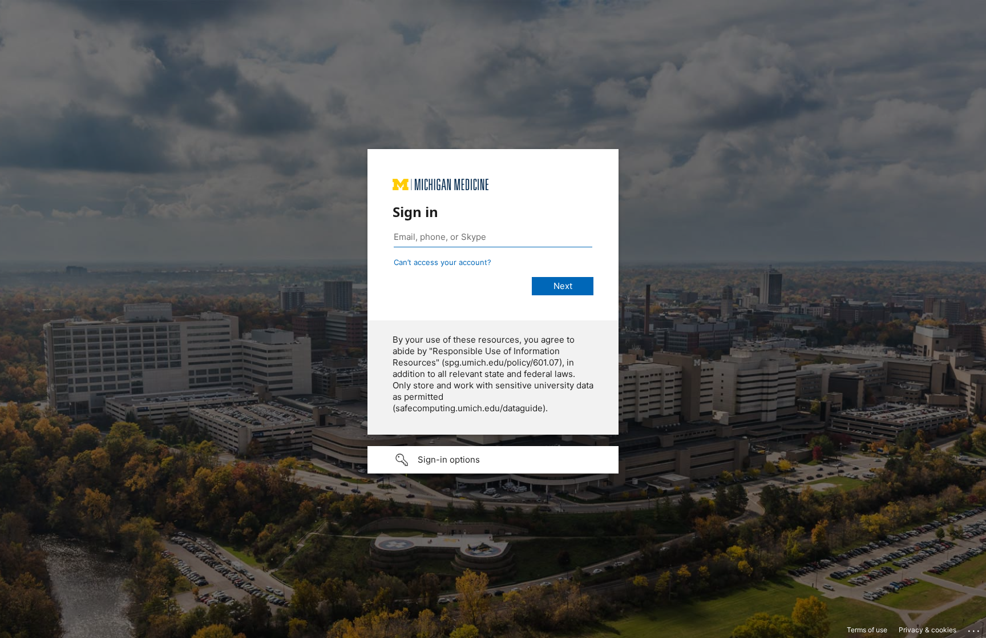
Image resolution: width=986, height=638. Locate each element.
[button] (493, 460)
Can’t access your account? (442, 262)
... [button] (974, 628)
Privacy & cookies (927, 629)
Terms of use (867, 629)
